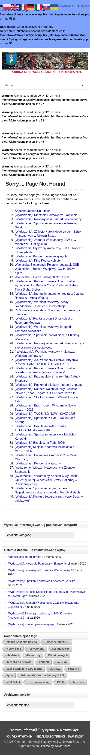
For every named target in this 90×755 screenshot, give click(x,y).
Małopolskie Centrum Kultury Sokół (42, 675)
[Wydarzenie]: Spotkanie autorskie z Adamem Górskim (41, 581)
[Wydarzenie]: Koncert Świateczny (38, 463)
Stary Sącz (78, 682)
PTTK (60, 682)
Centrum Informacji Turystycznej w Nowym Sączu (44, 729)
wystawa (55, 668)
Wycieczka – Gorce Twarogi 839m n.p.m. (42, 277)
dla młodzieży (61, 648)
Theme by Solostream (55, 746)
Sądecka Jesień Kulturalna (33, 211)
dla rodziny (33, 655)
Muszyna (73, 668)
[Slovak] (47, 7)
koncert (44, 662)
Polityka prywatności (19, 736)
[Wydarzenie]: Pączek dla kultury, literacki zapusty (49, 384)
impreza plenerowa (18, 662)
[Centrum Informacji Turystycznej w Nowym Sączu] (45, 73)
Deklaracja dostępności (50, 736)
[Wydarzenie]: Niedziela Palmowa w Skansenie (46, 215)
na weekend (36, 648)
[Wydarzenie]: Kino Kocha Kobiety (38, 260)
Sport (9, 675)
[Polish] (7, 7)
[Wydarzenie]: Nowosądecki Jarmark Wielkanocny (48, 219)
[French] (23, 7)
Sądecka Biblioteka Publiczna (24, 668)
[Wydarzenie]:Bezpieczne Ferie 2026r (40, 442)
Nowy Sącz (13, 648)
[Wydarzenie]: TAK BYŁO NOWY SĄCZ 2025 (45, 413)
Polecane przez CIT (57, 642)
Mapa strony (76, 736)
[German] (31, 7)
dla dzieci (12, 655)
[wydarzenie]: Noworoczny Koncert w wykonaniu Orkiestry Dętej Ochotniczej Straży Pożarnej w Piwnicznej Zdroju (47, 480)
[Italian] (39, 7)
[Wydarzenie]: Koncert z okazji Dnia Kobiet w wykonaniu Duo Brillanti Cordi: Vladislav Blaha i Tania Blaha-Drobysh (46, 285)
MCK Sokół (13, 682)
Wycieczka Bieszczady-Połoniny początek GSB (47, 264)
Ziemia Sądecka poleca (21, 642)
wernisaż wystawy (38, 682)
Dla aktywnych (58, 655)
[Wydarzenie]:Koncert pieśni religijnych (41, 256)
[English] (15, 7)
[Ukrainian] (54, 7)
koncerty (62, 662)
